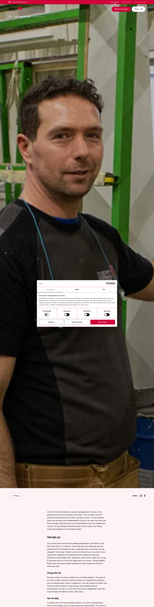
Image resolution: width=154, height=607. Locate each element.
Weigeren (51, 322)
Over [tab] (103, 289)
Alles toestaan (102, 322)
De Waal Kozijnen (126, 2)
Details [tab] (77, 289)
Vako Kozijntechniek (139, 2)
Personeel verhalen (22, 17)
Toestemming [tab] (50, 290)
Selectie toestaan (77, 322)
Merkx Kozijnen (115, 2)
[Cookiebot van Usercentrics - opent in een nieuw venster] (107, 283)
